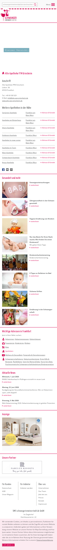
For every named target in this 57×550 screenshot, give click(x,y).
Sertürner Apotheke (9, 113)
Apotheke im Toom (9, 148)
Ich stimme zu (9, 545)
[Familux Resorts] (22, 467)
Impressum (42, 504)
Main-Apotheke (7, 153)
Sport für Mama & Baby (31, 362)
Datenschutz (6, 488)
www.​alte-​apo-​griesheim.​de (12, 101)
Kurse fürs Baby (46, 362)
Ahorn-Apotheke (8, 128)
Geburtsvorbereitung (31, 359)
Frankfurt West (31, 135)
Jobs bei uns (42, 494)
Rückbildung (17, 362)
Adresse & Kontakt (48, 113)
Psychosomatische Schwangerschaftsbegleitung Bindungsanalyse (29, 364)
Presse (40, 497)
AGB (3, 491)
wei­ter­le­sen (7, 382)
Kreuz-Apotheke (8, 162)
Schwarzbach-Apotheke (10, 157)
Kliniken (27, 343)
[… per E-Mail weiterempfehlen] (7, 169)
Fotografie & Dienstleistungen (34, 355)
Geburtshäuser (35, 339)
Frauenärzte (9, 343)
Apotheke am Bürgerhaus (11, 120)
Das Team (42, 491)
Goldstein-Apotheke (9, 135)
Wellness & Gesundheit (13, 355)
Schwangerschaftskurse (14, 359)
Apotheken (9, 351)
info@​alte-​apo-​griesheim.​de (18, 98)
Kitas (7, 347)
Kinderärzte (19, 343)
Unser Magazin (7, 494)
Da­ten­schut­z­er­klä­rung (44, 540)
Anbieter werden (26, 488)
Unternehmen (43, 488)
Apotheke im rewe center (11, 140)
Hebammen (9, 339)
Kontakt (41, 501)
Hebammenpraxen (22, 339)
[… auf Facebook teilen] (3, 169)
